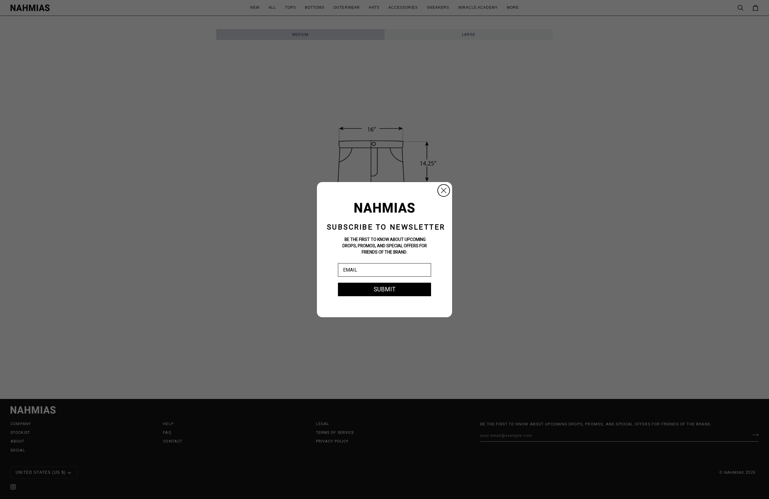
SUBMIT (385, 289)
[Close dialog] (444, 190)
